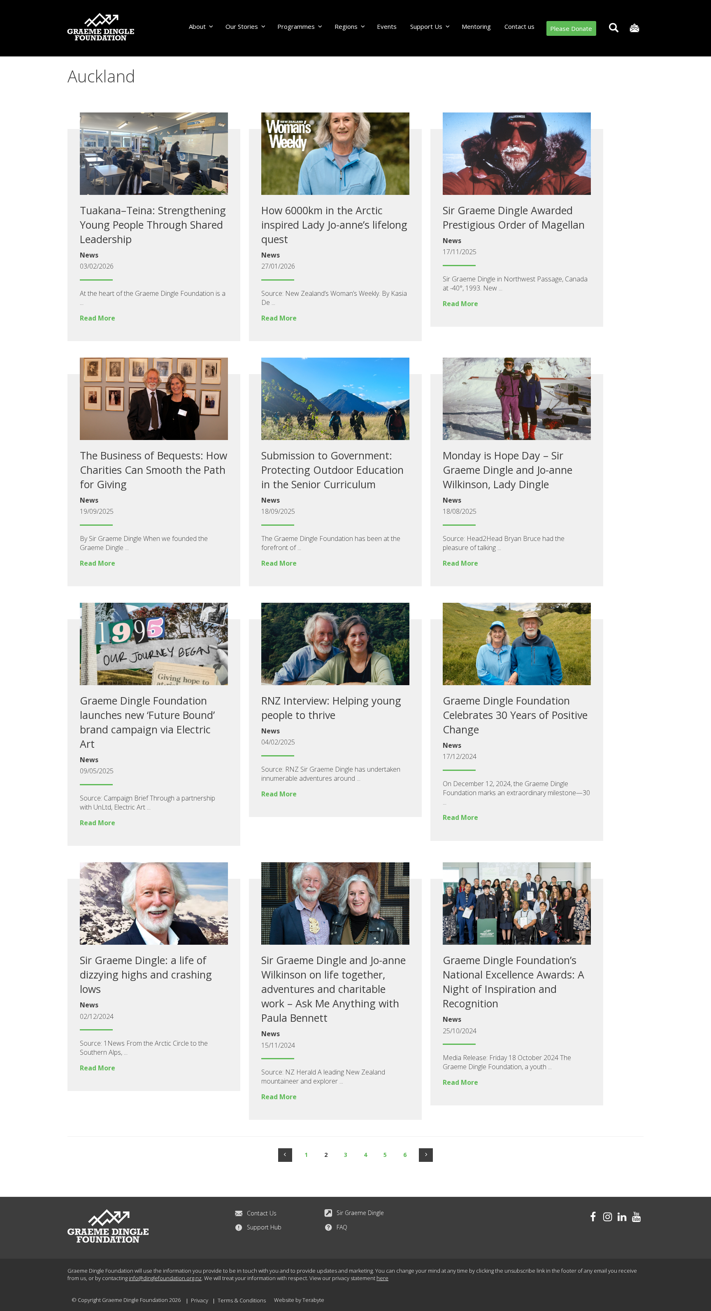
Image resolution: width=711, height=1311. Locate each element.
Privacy (199, 1300)
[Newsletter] (634, 28)
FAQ (342, 1227)
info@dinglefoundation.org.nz (165, 1278)
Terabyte (313, 1300)
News (89, 255)
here (382, 1278)
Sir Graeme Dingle (360, 1213)
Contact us (519, 26)
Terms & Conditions (242, 1300)
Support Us (426, 26)
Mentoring (476, 26)
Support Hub (264, 1227)
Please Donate (571, 28)
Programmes (296, 26)
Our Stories (241, 26)
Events (387, 26)
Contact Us (261, 1213)
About (197, 26)
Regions (346, 26)
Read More (97, 318)
